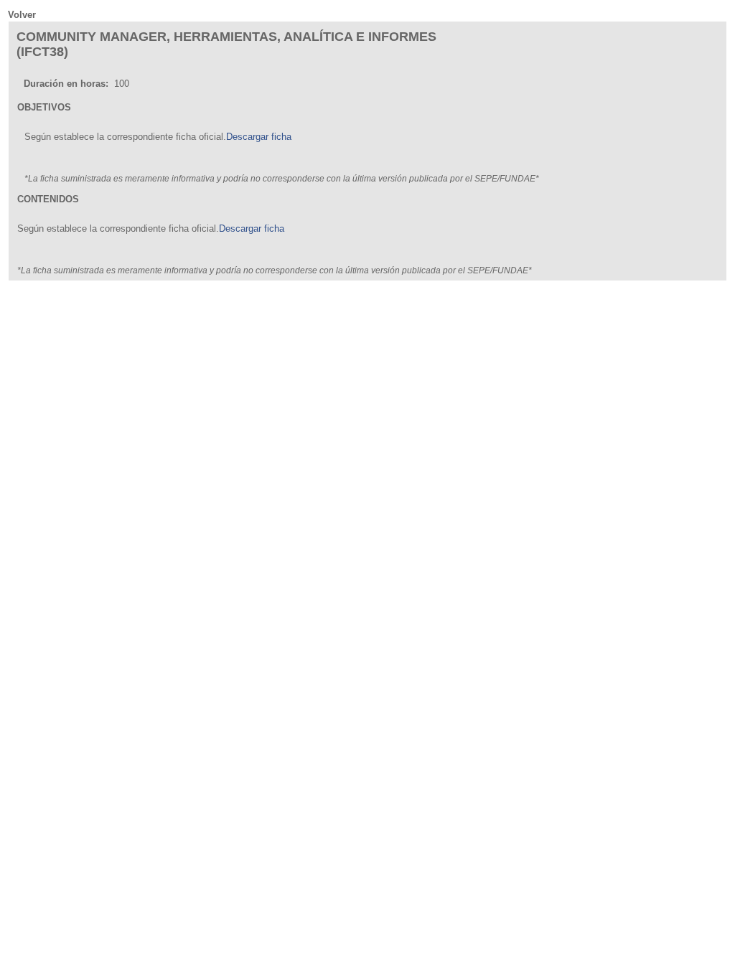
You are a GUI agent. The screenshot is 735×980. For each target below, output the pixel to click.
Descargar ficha (258, 136)
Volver (22, 14)
